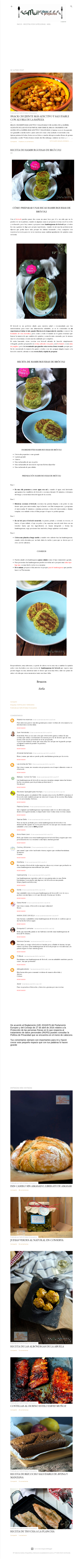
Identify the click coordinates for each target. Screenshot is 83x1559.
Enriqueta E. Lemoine (25, 928)
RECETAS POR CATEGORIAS (34, 24)
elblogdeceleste (23, 969)
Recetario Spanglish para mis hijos (29, 792)
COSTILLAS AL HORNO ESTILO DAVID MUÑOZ (38, 1406)
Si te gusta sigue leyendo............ (61, 141)
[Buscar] (71, 6)
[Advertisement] (41, 49)
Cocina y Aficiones (24, 847)
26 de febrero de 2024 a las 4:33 (32, 984)
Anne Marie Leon (23, 834)
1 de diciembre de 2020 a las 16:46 (34, 956)
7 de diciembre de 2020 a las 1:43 (40, 969)
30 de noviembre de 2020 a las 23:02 (38, 903)
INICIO (19, 24)
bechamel (60, 344)
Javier (19, 984)
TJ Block (20, 956)
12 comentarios (23, 1350)
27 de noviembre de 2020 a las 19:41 (36, 862)
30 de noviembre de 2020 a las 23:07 (46, 915)
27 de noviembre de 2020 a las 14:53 (39, 819)
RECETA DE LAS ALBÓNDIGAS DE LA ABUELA (37, 1346)
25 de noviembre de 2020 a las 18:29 (44, 753)
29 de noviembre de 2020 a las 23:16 (39, 875)
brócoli (18, 219)
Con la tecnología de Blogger (43, 1549)
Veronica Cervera (23, 941)
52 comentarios (23, 1244)
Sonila (19, 890)
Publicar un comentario (26, 141)
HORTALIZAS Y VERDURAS (25, 705)
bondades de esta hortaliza (20, 334)
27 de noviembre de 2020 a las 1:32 (54, 792)
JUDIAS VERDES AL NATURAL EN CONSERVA (36, 1240)
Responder (21, 728)
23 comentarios (23, 1410)
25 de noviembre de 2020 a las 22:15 (43, 764)
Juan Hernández (23, 732)
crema (37, 344)
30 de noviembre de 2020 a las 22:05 (33, 890)
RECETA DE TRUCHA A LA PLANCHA (32, 1531)
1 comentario (23, 1535)
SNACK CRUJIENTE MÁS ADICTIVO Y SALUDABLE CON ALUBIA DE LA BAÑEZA (39, 118)
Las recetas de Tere (24, 764)
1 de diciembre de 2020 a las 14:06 (40, 941)
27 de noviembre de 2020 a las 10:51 (41, 806)
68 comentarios (23, 1190)
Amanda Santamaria (24, 753)
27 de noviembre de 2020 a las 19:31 (42, 847)
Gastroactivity (22, 875)
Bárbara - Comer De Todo (26, 777)
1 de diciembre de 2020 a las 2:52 (44, 928)
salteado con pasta (46, 344)
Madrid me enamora (24, 720)
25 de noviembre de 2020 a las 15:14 (41, 732)
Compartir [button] (13, 141)
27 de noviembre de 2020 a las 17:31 (42, 834)
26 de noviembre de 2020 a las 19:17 (48, 777)
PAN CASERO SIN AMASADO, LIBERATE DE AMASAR (41, 1186)
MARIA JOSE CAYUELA (26, 916)
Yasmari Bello (22, 819)
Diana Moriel (21, 903)
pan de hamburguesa (55, 567)
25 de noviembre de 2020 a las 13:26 (44, 719)
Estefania (20, 862)
